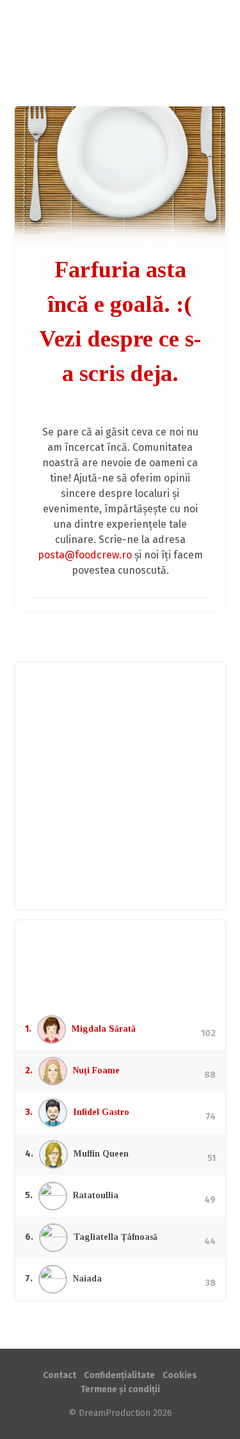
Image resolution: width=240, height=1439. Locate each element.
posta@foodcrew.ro (85, 555)
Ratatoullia (95, 1195)
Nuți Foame (96, 1070)
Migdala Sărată (104, 1029)
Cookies (180, 1375)
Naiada (87, 1278)
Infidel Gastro (101, 1112)
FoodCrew (120, 53)
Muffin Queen (101, 1154)
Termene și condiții (120, 1389)
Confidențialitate (119, 1375)
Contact (59, 1375)
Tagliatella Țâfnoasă (115, 1237)
